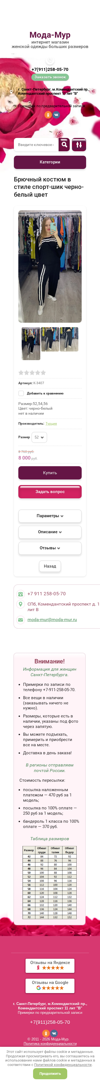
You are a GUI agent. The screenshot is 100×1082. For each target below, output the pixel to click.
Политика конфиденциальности (50, 1044)
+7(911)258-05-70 (50, 69)
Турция (51, 423)
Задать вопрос (50, 491)
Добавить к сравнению (45, 393)
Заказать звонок (50, 77)
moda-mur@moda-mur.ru (52, 619)
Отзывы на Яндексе (50, 962)
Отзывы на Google (50, 982)
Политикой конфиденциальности (63, 1065)
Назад (50, 566)
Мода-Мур (50, 35)
